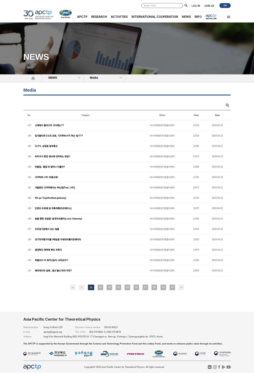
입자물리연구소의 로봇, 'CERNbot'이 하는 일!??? (59, 136)
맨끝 (181, 287)
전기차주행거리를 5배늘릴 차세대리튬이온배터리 (58, 239)
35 (127, 287)
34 (118, 287)
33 (109, 287)
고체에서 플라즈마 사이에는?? (49, 125)
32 (100, 287)
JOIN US (209, 5)
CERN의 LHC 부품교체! (46, 177)
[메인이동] (38, 16)
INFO (198, 17)
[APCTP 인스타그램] (215, 367)
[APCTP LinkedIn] (210, 367)
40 (172, 287)
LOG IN (196, 5)
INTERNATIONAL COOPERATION (154, 17)
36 (136, 287)
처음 (73, 287)
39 (163, 287)
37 (145, 287)
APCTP (82, 17)
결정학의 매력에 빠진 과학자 (48, 250)
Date (217, 115)
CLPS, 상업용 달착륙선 (46, 146)
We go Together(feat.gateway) (50, 198)
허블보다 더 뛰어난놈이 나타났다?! (51, 260)
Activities (119, 17)
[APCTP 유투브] (228, 367)
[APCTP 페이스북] (219, 367)
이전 (81, 287)
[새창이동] (64, 14)
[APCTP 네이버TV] (223, 367)
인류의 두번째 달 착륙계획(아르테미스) (53, 208)
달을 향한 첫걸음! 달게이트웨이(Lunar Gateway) (58, 219)
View (196, 115)
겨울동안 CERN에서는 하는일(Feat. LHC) (55, 187)
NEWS (186, 17)
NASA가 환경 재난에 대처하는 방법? (52, 156)
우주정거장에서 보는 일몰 (47, 229)
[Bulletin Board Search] (227, 105)
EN (225, 5)
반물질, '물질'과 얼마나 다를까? (50, 167)
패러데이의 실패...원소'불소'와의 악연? (53, 270)
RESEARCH (99, 17)
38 (154, 287)
